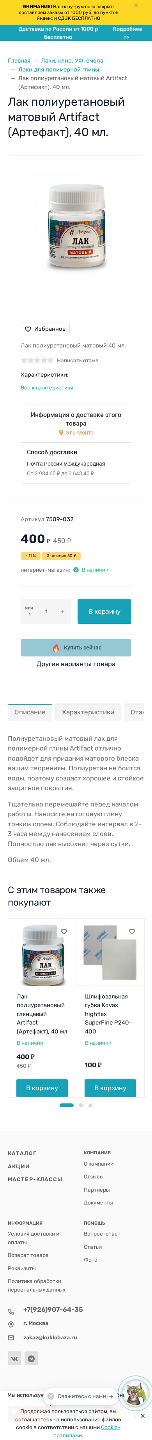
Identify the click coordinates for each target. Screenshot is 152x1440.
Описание (30, 712)
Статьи (93, 1247)
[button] (66, 1105)
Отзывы (94, 1176)
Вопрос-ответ (102, 1234)
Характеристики (88, 712)
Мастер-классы (35, 1179)
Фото (90, 1260)
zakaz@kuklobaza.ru (50, 1337)
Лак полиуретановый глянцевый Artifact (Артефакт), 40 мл (42, 1014)
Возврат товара (28, 1255)
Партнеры (97, 1190)
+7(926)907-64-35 (53, 1309)
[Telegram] (31, 1358)
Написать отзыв (78, 360)
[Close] (140, 1415)
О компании (98, 1164)
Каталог (22, 1153)
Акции (19, 1166)
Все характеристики (47, 387)
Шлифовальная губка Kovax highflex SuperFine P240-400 (108, 1014)
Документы (98, 1202)
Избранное (49, 328)
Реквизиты (22, 1268)
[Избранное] (63, 931)
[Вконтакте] (14, 1358)
